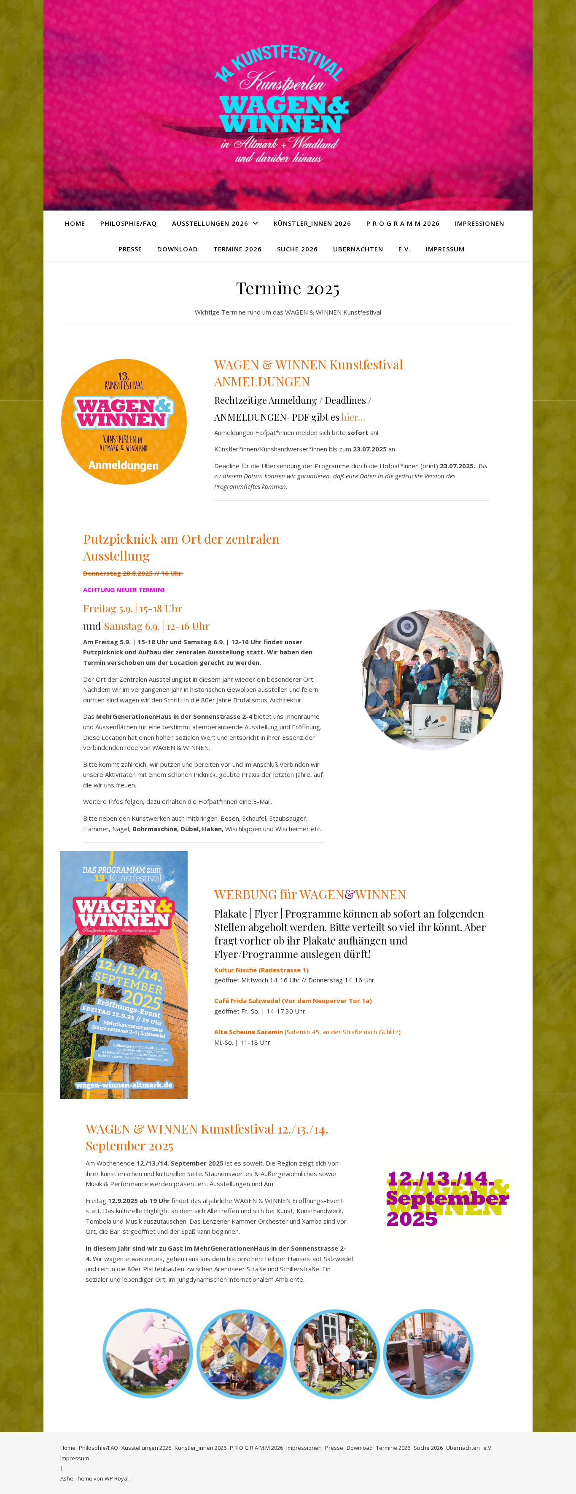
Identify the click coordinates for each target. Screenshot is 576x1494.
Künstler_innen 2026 (312, 223)
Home (75, 223)
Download (177, 249)
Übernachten (358, 249)
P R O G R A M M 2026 (403, 223)
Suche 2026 (297, 249)
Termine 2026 (237, 249)
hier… (353, 417)
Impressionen (479, 223)
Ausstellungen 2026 (210, 223)
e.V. (404, 249)
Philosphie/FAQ (128, 223)
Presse (130, 249)
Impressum (445, 249)
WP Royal (117, 1478)
